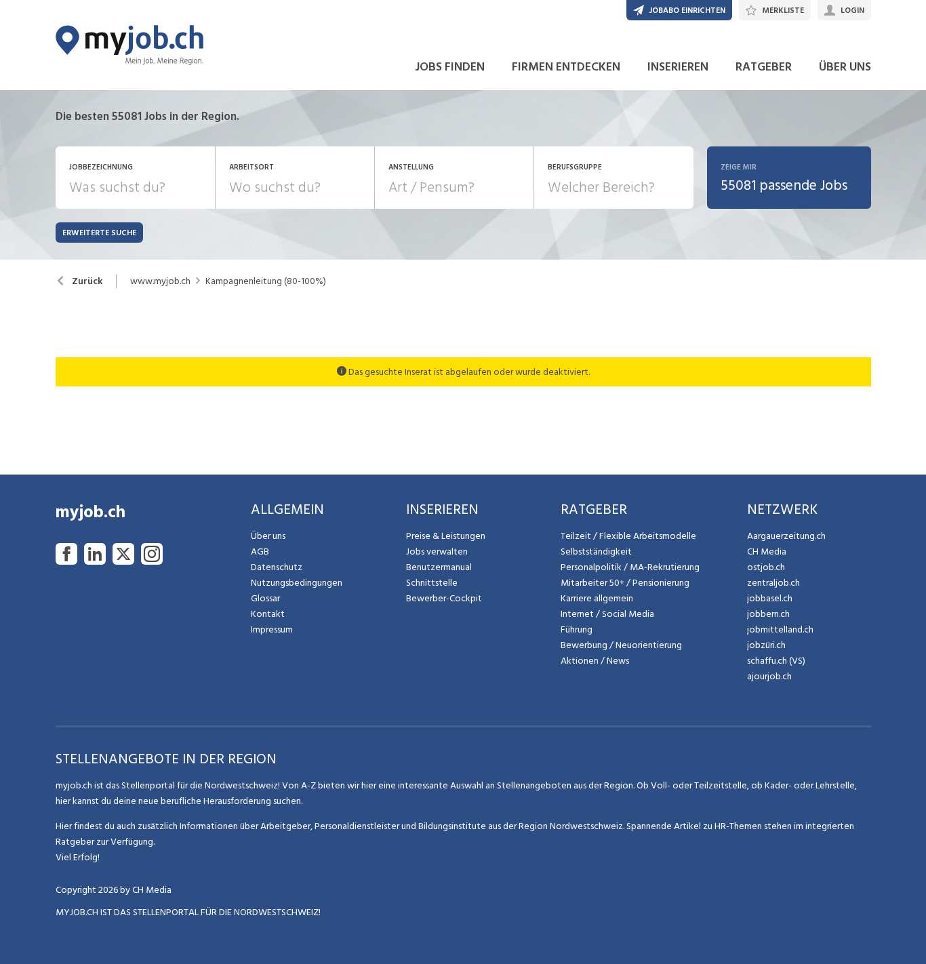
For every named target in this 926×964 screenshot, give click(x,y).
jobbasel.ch (769, 598)
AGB (260, 551)
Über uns (268, 536)
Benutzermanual (439, 567)
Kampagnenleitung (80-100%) (265, 281)
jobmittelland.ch (780, 629)
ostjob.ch (766, 567)
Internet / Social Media (607, 614)
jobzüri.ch (766, 645)
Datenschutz (276, 567)
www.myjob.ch (160, 281)
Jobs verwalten (437, 551)
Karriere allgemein (597, 598)
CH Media (766, 551)
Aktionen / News (595, 660)
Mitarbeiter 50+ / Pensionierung (625, 582)
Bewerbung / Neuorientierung (621, 645)
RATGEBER (764, 67)
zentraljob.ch (773, 582)
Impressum (272, 629)
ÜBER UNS (845, 67)
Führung (576, 629)
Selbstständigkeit (596, 551)
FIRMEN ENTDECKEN (566, 67)
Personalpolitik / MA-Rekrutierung (630, 567)
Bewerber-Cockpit (444, 598)
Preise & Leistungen (445, 536)
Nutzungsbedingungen (296, 582)
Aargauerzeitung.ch (786, 536)
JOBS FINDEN (450, 67)
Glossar (265, 598)
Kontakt (268, 614)
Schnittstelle (432, 582)
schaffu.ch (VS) (776, 660)
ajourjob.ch (769, 676)
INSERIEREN (677, 67)
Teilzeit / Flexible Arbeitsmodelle (628, 536)
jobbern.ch (768, 614)
